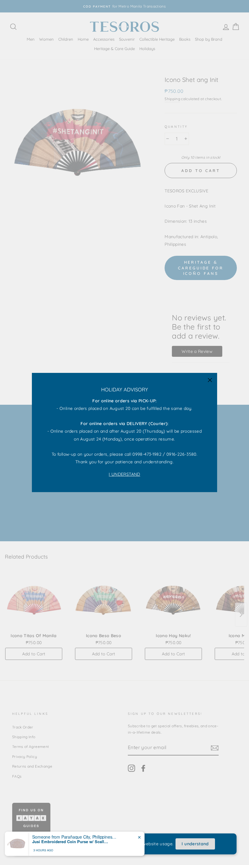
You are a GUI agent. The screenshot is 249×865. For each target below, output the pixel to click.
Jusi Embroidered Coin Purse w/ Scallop (70, 845)
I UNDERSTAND (124, 474)
